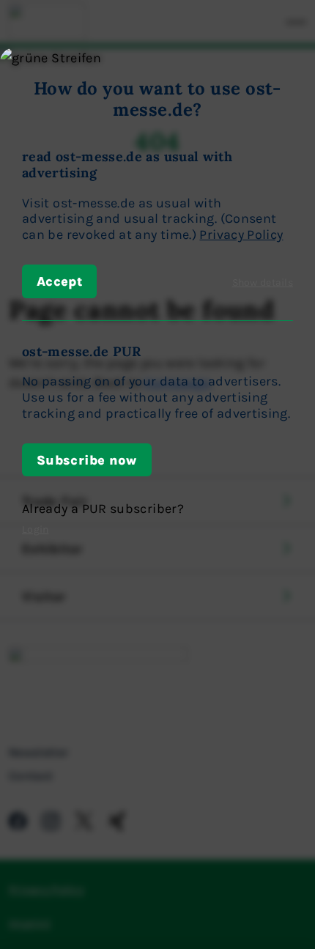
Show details (262, 282)
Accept (59, 280)
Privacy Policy (241, 234)
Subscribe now (87, 459)
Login (35, 528)
